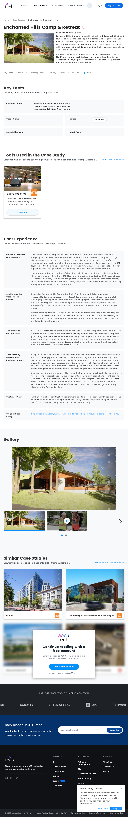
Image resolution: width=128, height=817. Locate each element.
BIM (79, 769)
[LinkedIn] (6, 778)
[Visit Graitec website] (40, 705)
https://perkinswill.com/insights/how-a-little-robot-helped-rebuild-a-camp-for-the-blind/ (75, 414)
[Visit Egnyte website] (7, 705)
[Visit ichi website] (72, 705)
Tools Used (22, 73)
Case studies (59, 766)
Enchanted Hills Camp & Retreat (43, 20)
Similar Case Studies (69, 73)
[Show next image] (120, 521)
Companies (58, 771)
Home (6, 20)
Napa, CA (99, 120)
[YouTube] (11, 778)
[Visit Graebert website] (100, 705)
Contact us (108, 766)
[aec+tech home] (9, 5)
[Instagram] (17, 778)
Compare (57, 785)
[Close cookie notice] (121, 788)
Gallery (53, 73)
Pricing (106, 771)
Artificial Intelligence (84, 763)
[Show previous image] (7, 521)
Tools (56, 762)
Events (58, 781)
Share (88, 73)
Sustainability (84, 778)
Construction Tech (87, 774)
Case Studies (18, 20)
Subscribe (114, 730)
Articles (57, 776)
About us (107, 762)
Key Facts (8, 73)
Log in (99, 5)
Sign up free (114, 5)
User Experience (38, 73)
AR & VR (82, 783)
